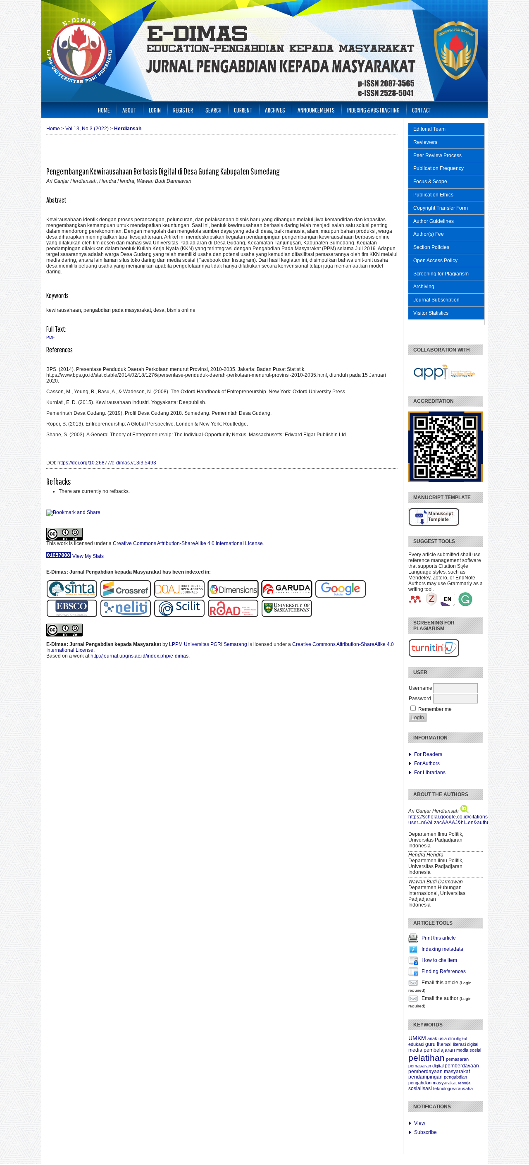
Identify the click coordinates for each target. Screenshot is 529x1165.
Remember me (435, 709)
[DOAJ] (179, 596)
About (129, 110)
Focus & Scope (430, 181)
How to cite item (439, 960)
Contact (421, 110)
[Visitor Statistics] (58, 556)
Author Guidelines (433, 221)
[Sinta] (72, 596)
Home (104, 110)
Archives (275, 110)
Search (213, 110)
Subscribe (425, 1132)
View (419, 1123)
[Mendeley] (415, 605)
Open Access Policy (435, 260)
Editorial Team (429, 129)
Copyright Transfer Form (440, 208)
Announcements (316, 110)
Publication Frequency (438, 168)
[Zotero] (431, 605)
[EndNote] (448, 605)
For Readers (428, 754)
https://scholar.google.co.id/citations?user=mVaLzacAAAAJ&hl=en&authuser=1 (455, 819)
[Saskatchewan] (286, 616)
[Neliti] (125, 616)
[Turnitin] (434, 655)
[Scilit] (179, 616)
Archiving (423, 286)
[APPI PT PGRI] (444, 384)
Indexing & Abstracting (373, 110)
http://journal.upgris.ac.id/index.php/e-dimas (139, 656)
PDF (50, 337)
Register (183, 110)
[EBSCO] (73, 616)
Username (420, 688)
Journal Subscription (436, 300)
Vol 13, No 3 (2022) (87, 129)
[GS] (340, 596)
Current (243, 110)
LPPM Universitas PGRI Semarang (208, 644)
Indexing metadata (442, 949)
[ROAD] (233, 616)
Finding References (444, 971)
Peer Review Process (437, 155)
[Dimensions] (234, 596)
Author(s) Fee (428, 234)
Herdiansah (127, 129)
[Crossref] (125, 596)
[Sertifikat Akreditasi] (445, 480)
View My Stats (88, 556)
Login (155, 110)
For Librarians (430, 772)
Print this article (439, 938)
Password (420, 698)
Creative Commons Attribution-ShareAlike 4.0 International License (188, 543)
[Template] (434, 524)
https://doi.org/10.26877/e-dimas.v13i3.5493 (106, 463)
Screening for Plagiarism (441, 274)
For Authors (427, 763)
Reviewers (425, 142)
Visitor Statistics (430, 313)
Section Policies (431, 247)
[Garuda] (288, 596)
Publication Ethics (433, 195)
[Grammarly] (465, 605)
